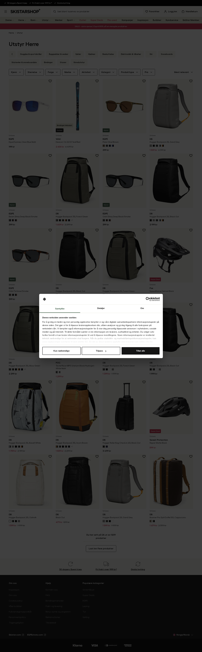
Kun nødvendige (61, 351)
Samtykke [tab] (60, 308)
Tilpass (99, 351)
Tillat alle (140, 351)
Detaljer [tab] (101, 308)
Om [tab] (142, 308)
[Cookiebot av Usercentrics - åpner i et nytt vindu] (148, 299)
